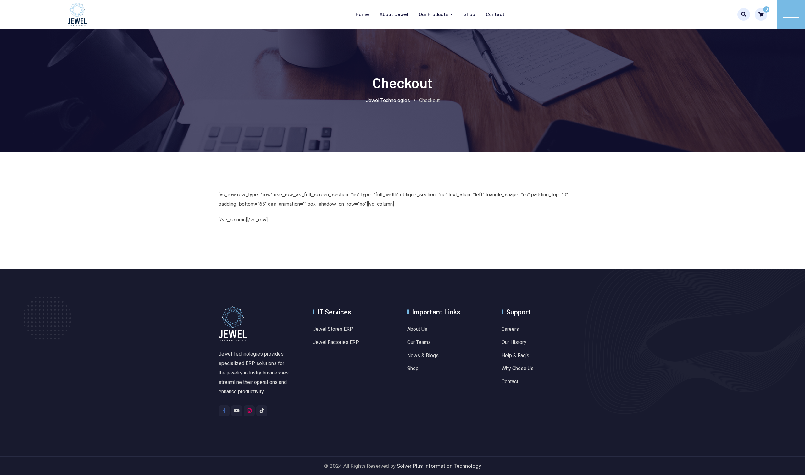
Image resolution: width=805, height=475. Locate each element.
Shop (469, 14)
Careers (510, 329)
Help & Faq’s (515, 355)
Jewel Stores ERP (333, 329)
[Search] (743, 14)
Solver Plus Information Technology (439, 466)
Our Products (433, 14)
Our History (514, 342)
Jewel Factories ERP (336, 342)
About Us (417, 329)
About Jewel (394, 14)
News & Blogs (423, 355)
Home (362, 14)
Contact (495, 14)
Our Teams (419, 342)
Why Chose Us (518, 368)
